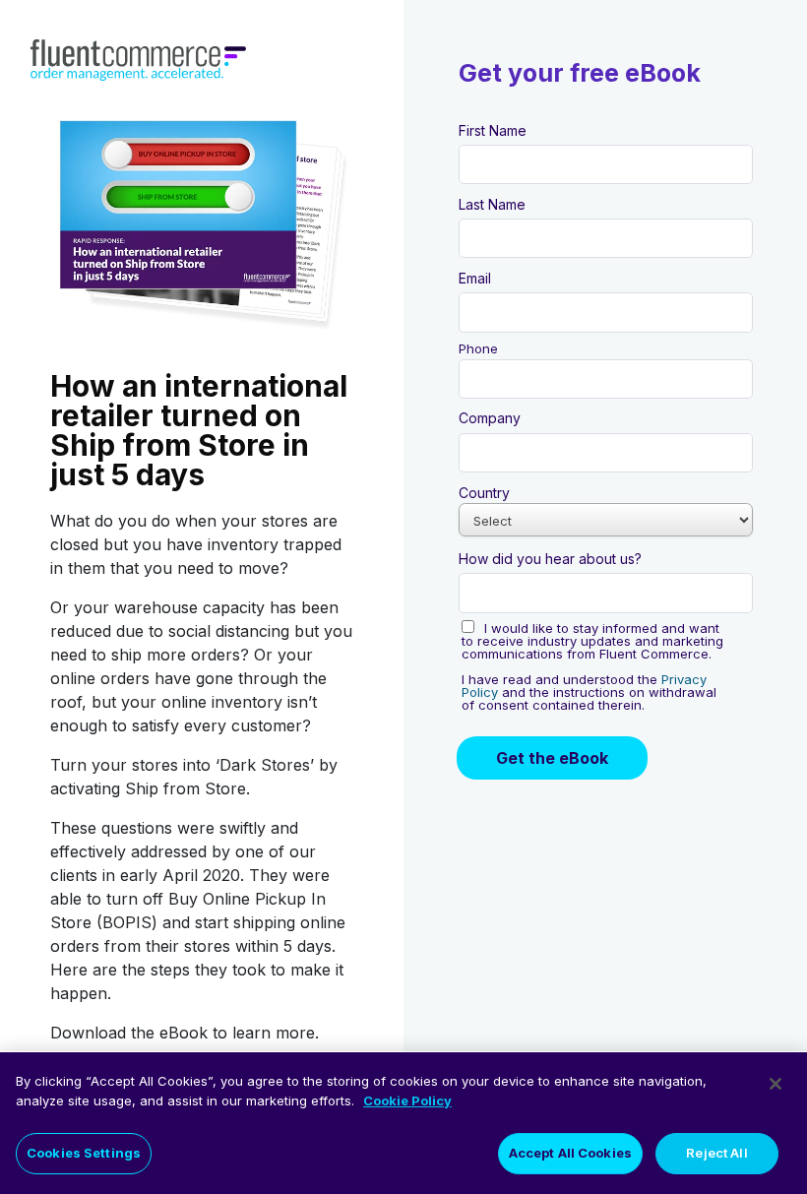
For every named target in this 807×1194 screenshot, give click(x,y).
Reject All (716, 1153)
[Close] (775, 1083)
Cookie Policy (407, 1100)
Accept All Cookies (570, 1153)
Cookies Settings (84, 1153)
